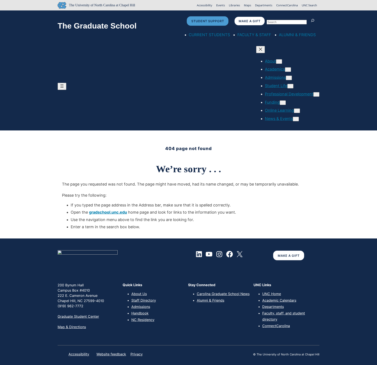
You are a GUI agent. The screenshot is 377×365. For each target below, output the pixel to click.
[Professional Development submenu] (316, 94)
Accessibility (204, 5)
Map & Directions (72, 327)
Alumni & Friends (210, 300)
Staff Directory (143, 300)
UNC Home (271, 294)
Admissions (140, 306)
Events (220, 5)
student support (207, 21)
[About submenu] (279, 61)
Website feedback (111, 354)
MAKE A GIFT (289, 255)
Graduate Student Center (78, 316)
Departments (263, 5)
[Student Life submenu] (290, 86)
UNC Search (309, 5)
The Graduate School (97, 25)
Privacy (136, 354)
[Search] (313, 21)
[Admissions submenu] (289, 78)
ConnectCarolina (287, 5)
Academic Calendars (279, 300)
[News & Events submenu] (296, 119)
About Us (139, 294)
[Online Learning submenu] (297, 110)
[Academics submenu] (288, 69)
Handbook (140, 313)
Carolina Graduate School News (223, 294)
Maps (247, 5)
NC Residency (142, 320)
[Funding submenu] (283, 102)
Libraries (234, 5)
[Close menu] (260, 49)
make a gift (249, 21)
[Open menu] (62, 86)
